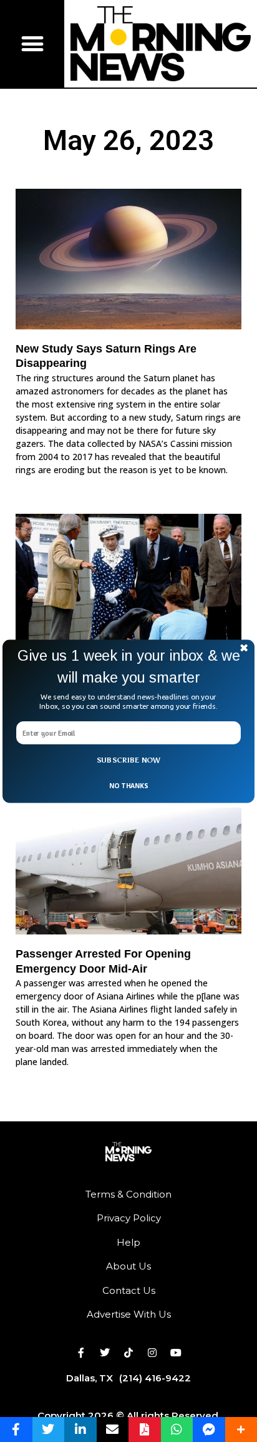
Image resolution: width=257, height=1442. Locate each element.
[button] (128, 666)
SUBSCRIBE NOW (129, 760)
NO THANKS (128, 785)
